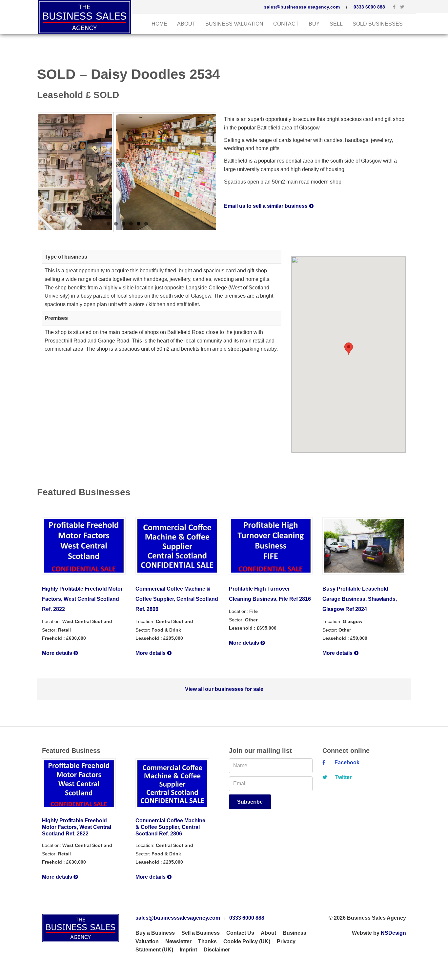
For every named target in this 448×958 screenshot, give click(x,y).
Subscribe (250, 802)
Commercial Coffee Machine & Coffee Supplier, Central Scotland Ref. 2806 (176, 599)
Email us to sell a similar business (266, 206)
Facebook (345, 762)
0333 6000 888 (369, 7)
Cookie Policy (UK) (246, 941)
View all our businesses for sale (224, 689)
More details (57, 653)
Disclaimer (217, 949)
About (186, 24)
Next (226, 172)
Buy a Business (155, 933)
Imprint (188, 949)
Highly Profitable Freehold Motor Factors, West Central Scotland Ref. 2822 (82, 599)
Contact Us (240, 933)
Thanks (207, 941)
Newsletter (178, 941)
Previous (28, 172)
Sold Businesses (378, 24)
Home (159, 24)
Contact (286, 24)
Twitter (343, 777)
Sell (336, 24)
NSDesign (393, 933)
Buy (314, 24)
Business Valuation (234, 24)
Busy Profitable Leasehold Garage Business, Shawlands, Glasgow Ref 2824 (359, 599)
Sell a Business (200, 933)
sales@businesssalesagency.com (302, 7)
